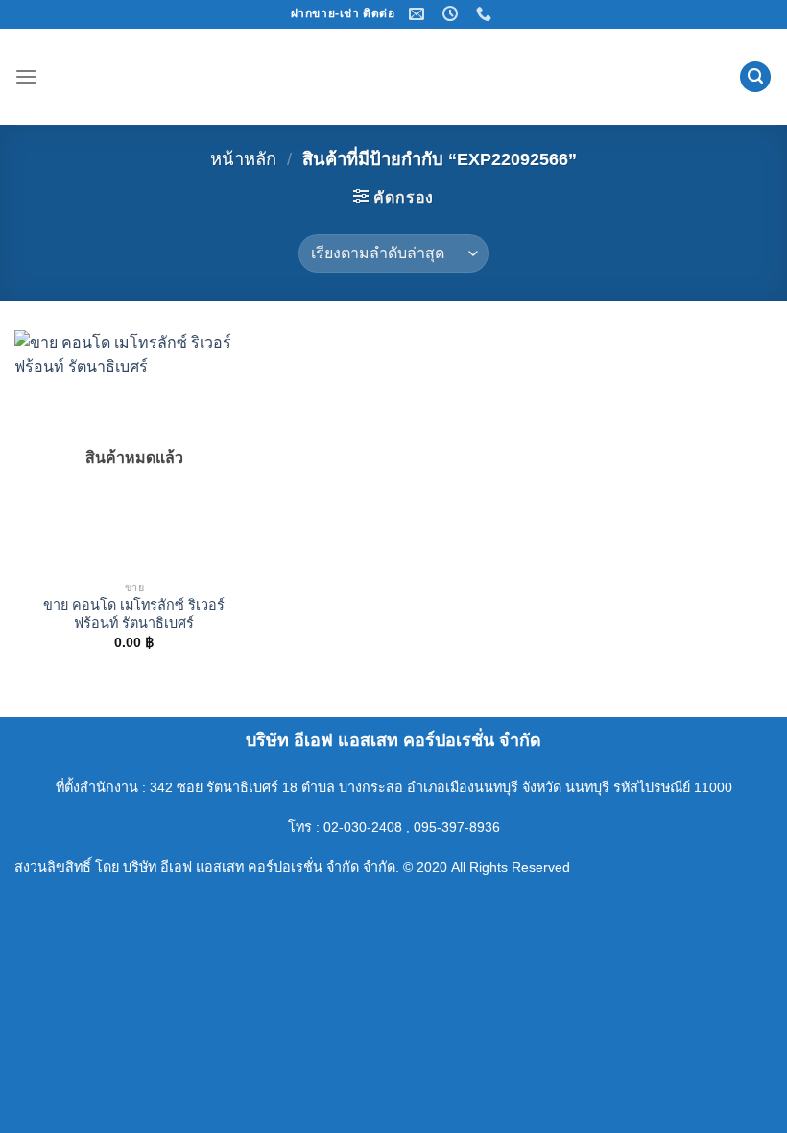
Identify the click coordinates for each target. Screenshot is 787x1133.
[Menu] (25, 76)
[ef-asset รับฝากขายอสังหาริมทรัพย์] (393, 77)
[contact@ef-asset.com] (419, 14)
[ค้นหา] (755, 77)
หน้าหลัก (243, 159)
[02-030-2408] (486, 14)
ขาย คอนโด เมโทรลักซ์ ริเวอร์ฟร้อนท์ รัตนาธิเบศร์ (134, 614)
